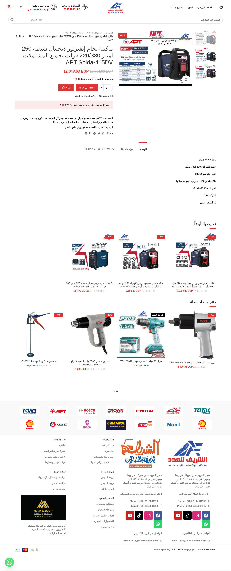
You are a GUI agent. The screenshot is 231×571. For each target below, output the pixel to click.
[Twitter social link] (99, 133)
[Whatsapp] (206, 524)
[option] (205, 38)
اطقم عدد (61, 445)
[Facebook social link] (103, 133)
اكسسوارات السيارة (104, 521)
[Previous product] (23, 36)
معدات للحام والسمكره (101, 122)
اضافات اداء (108, 489)
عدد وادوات (96, 32)
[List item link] (187, 501)
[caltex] (58, 424)
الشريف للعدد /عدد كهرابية (91, 127)
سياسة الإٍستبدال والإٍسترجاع (52, 477)
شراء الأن (66, 87)
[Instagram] (196, 515)
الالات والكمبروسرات (55, 456)
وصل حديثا (58, 122)
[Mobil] (173, 424)
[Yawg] (29, 411)
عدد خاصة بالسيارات (85, 118)
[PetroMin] (144, 424)
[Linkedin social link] (90, 133)
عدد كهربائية (41, 118)
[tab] (143, 147)
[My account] (21, 7)
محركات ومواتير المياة (55, 451)
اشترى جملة (59, 489)
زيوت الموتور (107, 477)
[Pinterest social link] (94, 133)
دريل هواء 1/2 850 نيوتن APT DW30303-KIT (192, 362)
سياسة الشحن (58, 483)
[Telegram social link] (86, 133)
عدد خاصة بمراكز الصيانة (76, 32)
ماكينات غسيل (107, 527)
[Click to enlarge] (186, 79)
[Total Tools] (202, 411)
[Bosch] (87, 411)
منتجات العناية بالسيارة (77, 122)
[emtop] (144, 411)
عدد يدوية (109, 451)
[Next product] (16, 36)
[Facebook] (206, 515)
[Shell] (202, 424)
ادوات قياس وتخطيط (55, 462)
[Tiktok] (187, 515)
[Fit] (173, 411)
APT (99, 118)
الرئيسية (109, 32)
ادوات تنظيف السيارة (103, 515)
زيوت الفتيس (107, 483)
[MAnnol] (116, 424)
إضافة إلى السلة (86, 87)
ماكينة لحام (70, 127)
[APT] (58, 411)
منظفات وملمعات (105, 504)
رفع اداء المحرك (106, 509)
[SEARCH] (12, 20)
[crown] (115, 411)
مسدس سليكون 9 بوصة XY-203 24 (38, 361)
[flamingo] (87, 424)
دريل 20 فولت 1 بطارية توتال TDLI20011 (141, 361)
